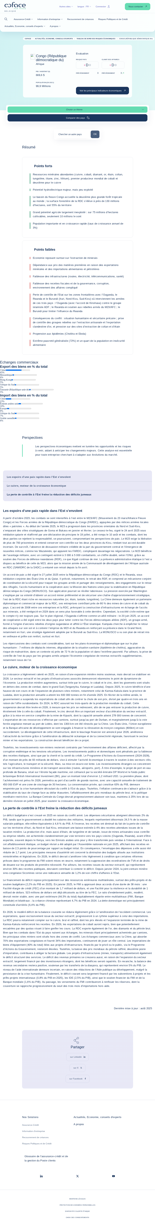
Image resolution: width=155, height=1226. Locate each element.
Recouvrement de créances (35, 1137)
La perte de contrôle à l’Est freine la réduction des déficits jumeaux (49, 494)
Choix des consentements (77, 1217)
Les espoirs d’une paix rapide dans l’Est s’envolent (39, 477)
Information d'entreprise (33, 1131)
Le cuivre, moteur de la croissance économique (36, 485)
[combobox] (72, 135)
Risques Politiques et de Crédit (36, 1143)
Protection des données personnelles (77, 1205)
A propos (79, 1124)
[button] (7, 19)
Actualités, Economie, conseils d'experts (98, 1117)
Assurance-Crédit (30, 1125)
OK (96, 134)
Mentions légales (77, 1199)
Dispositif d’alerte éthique (77, 1211)
